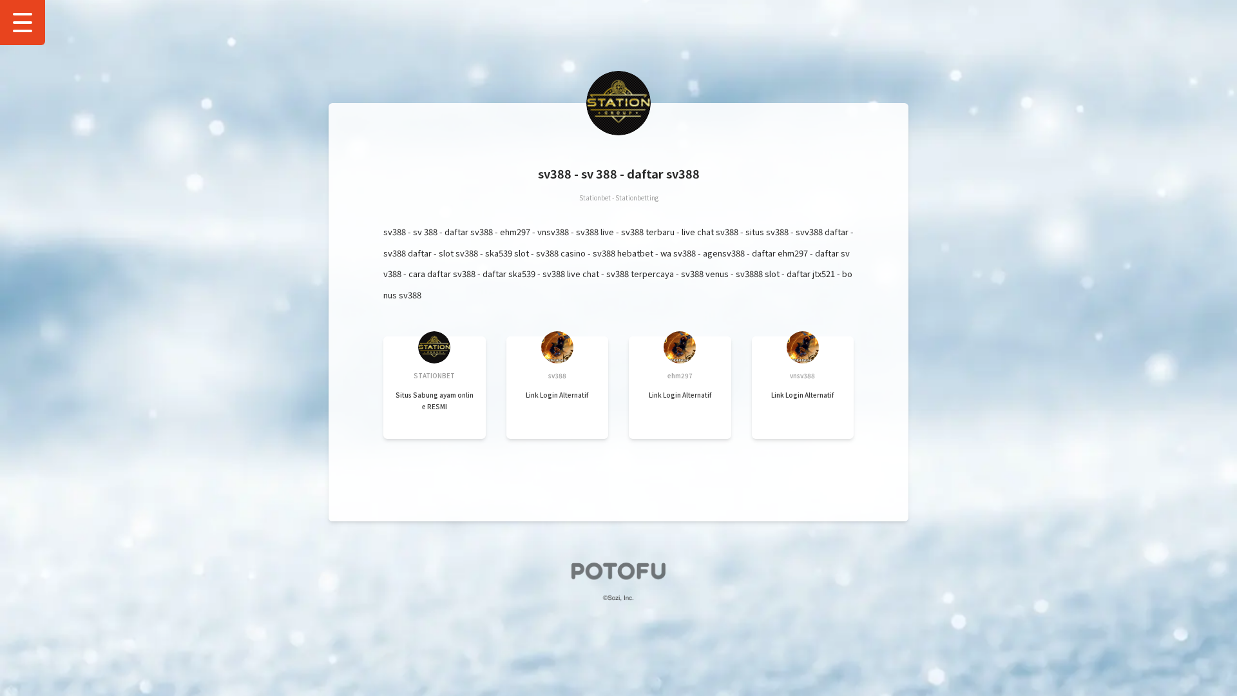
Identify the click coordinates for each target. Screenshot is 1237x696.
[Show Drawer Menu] (22, 22)
